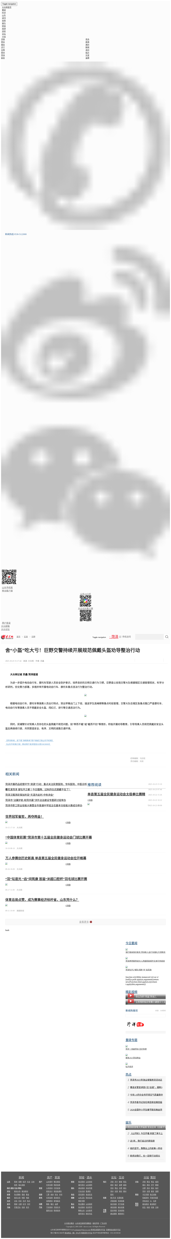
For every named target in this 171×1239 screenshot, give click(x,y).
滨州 (87, 50)
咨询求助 (121, 1211)
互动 (121, 1177)
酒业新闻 (81, 1188)
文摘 (20, 1204)
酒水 (89, 1177)
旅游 (4, 29)
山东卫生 (81, 1198)
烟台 (3, 45)
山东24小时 (85, 594)
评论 (8, 1191)
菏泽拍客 (121, 1201)
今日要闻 (131, 943)
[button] (85, 145)
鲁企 (72, 1204)
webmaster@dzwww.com (82, 1230)
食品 (72, 1195)
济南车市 (57, 1207)
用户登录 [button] (6, 623)
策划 (153, 1177)
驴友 (56, 1195)
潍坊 (87, 45)
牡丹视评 (129, 1067)
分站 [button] (4, 37)
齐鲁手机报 (154, 1198)
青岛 (87, 39)
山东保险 (89, 1185)
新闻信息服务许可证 (98, 1230)
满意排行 (121, 1214)
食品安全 (89, 1195)
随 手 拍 (113, 1198)
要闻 (4, 10)
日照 (3, 50)
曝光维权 (57, 1182)
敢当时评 (136, 1204)
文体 (32, 1182)
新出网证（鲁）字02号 (73, 1233)
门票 (47, 1195)
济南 (3, 39)
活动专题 (89, 1188)
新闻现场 (57, 1211)
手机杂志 (145, 1201)
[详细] (90, 800)
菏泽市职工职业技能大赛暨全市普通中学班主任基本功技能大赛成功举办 (43, 805)
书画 (8, 1207)
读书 (4, 18)
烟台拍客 (121, 1207)
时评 (4, 13)
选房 (4, 31)
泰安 (3, 58)
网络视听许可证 (86, 1233)
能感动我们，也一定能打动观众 (145, 1156)
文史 (8, 1201)
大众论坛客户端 (85, 608)
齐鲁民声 (104, 1211)
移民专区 (89, 1214)
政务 (15, 1185)
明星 (23, 1198)
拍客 (104, 1198)
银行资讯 (81, 1185)
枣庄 (3, 42)
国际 (12, 1188)
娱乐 (4, 23)
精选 (19, 1188)
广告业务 (103, 1223)
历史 (20, 1201)
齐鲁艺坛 (17, 1207)
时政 (152, 1207)
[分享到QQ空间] (152, 660)
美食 (52, 1195)
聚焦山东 (81, 1211)
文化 (15, 1201)
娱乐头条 (17, 1198)
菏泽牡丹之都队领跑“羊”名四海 (138, 970)
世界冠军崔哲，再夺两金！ (24, 816)
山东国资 (89, 1204)
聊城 (87, 47)
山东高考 (89, 1211)
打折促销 (57, 1188)
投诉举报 (113, 1211)
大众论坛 (5, 629)
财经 (4, 26)
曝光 (52, 1204)
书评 (28, 1204)
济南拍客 (113, 1201)
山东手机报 (7, 587)
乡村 (60, 1195)
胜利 (112, 1195)
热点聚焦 (17, 1195)
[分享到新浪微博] (145, 660)
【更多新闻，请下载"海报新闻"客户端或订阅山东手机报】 (29, 741)
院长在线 (89, 1198)
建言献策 (113, 1214)
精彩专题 (81, 1201)
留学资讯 (81, 1214)
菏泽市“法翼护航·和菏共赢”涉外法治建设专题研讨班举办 (35, 800)
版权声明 (96, 1223)
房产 (49, 1177)
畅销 (15, 1204)
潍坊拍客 (113, 1207)
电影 (27, 1198)
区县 (26, 637)
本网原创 (49, 1201)
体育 (4, 21)
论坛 (4, 34)
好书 (24, 1204)
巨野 (33, 637)
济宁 (3, 47)
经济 (24, 1182)
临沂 (87, 53)
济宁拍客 (121, 1204)
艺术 (24, 1201)
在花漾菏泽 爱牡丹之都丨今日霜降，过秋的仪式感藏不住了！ (38, 789)
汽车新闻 (49, 1207)
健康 (72, 1198)
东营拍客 (120, 1198)
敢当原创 (25, 1191)
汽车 (40, 1207)
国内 (8, 1188)
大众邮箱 (5, 626)
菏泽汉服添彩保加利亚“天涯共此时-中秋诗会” (29, 795)
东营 (87, 55)
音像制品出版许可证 (113, 1230)
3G (151, 1201)
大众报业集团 (69, 1223)
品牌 (56, 1204)
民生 (144, 1207)
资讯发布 (81, 1195)
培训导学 (89, 1207)
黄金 (27, 1195)
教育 (72, 1207)
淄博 (87, 58)
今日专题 (145, 1195)
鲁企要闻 (81, 1204)
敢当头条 (17, 1191)
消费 (40, 1204)
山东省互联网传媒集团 (83, 1223)
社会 (28, 1182)
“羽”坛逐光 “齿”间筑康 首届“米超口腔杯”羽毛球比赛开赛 (46, 879)
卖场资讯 (57, 1198)
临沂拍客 (113, 1204)
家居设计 (49, 1191)
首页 (18, 637)
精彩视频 (131, 992)
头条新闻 (49, 1188)
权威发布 (145, 1198)
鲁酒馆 (88, 1191)
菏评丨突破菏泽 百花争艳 (136, 1049)
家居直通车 (58, 1191)
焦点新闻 (81, 1182)
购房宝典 (57, 1185)
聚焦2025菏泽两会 (133, 1058)
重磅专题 (131, 1040)
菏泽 (3, 55)
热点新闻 (81, 1207)
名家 (23, 1207)
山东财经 (89, 1182)
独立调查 (21, 1185)
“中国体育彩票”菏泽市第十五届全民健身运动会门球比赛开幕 (48, 837)
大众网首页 (6, 7)
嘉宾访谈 (49, 1211)
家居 (57, 1177)
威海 (87, 42)
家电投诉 (57, 1201)
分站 (146, 1177)
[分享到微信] (139, 660)
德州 (3, 53)
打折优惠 (49, 1185)
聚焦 (47, 1204)
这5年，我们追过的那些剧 (142, 1141)
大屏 (154, 1201)
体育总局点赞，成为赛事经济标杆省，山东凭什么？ (42, 899)
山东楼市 (49, 1182)
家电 (40, 1198)
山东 (4, 15)
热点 (128, 1074)
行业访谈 (81, 1191)
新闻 (21, 1177)
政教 (20, 1182)
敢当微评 (153, 1204)
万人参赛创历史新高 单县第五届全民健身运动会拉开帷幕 (45, 858)
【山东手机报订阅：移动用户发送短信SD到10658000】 (28, 744)
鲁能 (23, 1195)
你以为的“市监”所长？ (146, 996)
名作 (27, 1207)
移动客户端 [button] (7, 591)
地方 (104, 1182)
